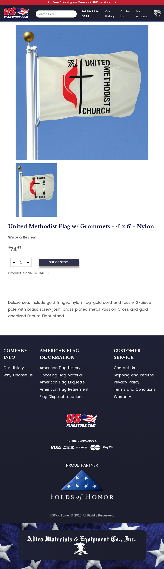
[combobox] (56, 14)
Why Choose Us (18, 375)
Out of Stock (59, 262)
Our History (109, 13)
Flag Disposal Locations (61, 396)
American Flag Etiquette (62, 382)
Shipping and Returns (134, 375)
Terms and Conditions (134, 389)
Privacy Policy (126, 382)
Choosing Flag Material (61, 375)
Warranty (122, 396)
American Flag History (60, 367)
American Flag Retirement (64, 389)
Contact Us (126, 13)
